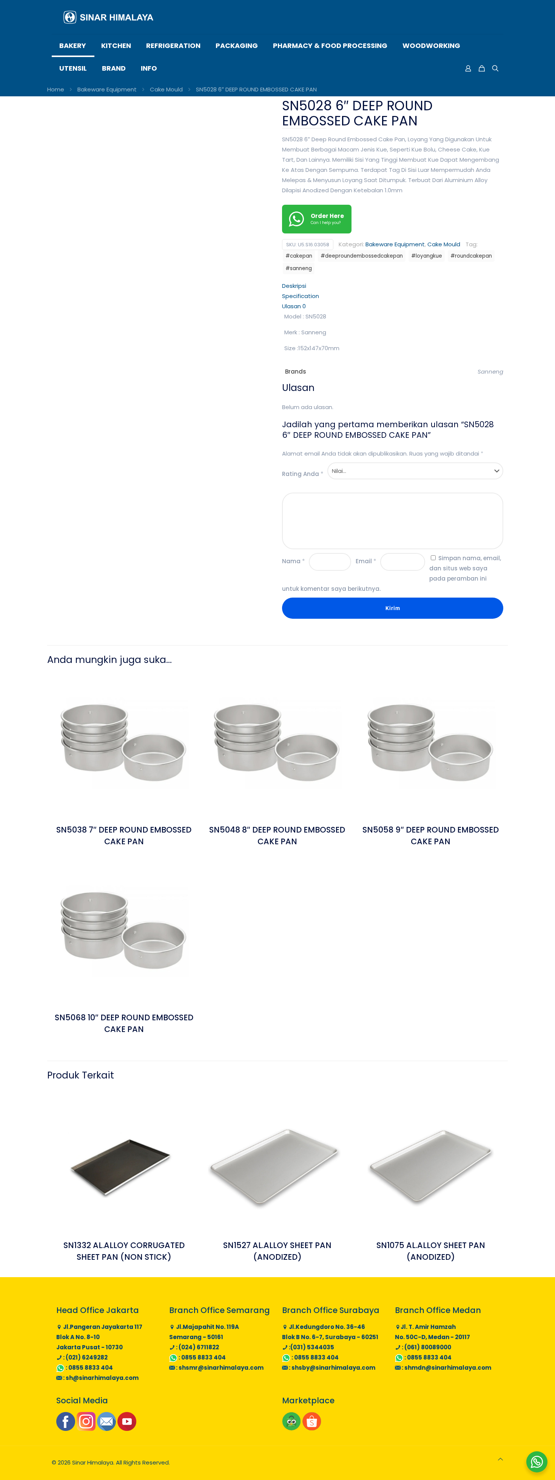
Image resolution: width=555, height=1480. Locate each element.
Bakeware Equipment (107, 89)
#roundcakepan (471, 256)
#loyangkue (426, 256)
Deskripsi (294, 286)
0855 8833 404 (90, 1368)
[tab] (392, 286)
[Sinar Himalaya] (108, 17)
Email (366, 561)
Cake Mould (166, 89)
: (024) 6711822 (197, 1347)
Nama (293, 561)
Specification (300, 296)
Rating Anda (303, 474)
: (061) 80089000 (426, 1347)
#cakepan (298, 256)
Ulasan (294, 306)
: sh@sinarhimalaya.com (100, 1378)
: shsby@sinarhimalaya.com (331, 1368)
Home (55, 89)
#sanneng (298, 268)
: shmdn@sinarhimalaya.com (446, 1368)
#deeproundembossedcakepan (362, 256)
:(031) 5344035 (311, 1347)
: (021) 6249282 (85, 1357)
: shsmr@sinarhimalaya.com (219, 1368)
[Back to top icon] (500, 1459)
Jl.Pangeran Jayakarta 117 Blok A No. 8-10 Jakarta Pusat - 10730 (99, 1337)
